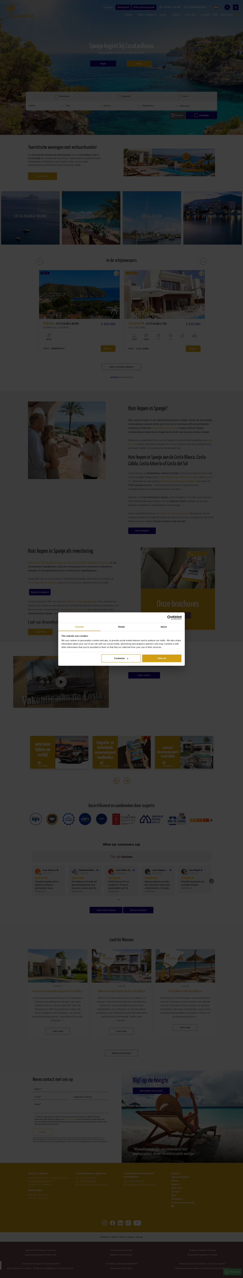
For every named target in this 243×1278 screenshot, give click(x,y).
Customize (119, 658)
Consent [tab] (79, 627)
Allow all (162, 658)
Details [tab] (121, 627)
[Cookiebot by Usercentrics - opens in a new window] (169, 617)
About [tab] (164, 627)
